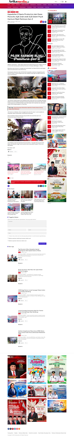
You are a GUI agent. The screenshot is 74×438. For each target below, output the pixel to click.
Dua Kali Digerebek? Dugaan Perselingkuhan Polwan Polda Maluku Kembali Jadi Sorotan (58, 55)
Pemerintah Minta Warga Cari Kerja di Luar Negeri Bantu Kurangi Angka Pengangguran (59, 59)
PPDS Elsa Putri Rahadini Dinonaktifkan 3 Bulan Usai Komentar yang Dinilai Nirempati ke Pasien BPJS (59, 64)
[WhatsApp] (45, 186)
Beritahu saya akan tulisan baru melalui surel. (18, 240)
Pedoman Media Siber (23, 433)
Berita (9, 209)
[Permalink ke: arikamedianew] (9, 22)
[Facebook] (39, 186)
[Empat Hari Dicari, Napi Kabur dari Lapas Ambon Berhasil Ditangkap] (27, 194)
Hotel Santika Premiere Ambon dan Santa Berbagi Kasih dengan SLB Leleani (26, 172)
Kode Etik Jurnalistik (33, 433)
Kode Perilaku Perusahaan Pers (44, 433)
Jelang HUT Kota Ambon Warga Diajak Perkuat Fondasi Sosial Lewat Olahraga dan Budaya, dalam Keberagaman (59, 88)
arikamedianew (12, 21)
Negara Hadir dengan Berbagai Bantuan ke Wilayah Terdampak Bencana (58, 97)
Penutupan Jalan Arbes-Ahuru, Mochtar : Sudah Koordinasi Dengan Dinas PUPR (59, 35)
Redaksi (16, 433)
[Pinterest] (13, 429)
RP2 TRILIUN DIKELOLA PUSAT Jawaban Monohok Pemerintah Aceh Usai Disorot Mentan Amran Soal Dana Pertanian (59, 51)
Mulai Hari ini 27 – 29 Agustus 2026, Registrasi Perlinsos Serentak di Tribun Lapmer (59, 84)
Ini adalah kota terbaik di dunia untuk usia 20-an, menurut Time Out (39, 172)
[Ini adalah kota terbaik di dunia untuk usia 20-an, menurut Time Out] (40, 167)
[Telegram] (43, 186)
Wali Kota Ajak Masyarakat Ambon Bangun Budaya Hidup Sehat (58, 126)
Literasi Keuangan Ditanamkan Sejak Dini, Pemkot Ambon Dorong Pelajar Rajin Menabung (14, 213)
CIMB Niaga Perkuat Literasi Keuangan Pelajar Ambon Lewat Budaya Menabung (39, 200)
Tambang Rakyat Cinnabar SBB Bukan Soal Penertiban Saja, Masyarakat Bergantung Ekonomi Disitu (58, 39)
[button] (63, 2)
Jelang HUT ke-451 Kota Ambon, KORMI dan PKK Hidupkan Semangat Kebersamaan (58, 93)
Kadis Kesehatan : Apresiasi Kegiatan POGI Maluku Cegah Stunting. (59, 117)
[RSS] (19, 429)
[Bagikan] (45, 22)
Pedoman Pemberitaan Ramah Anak (59, 433)
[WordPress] (15, 429)
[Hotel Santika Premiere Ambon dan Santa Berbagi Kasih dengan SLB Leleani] (27, 167)
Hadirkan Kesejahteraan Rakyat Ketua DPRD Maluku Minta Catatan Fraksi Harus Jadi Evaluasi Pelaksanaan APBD (27, 213)
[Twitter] (41, 186)
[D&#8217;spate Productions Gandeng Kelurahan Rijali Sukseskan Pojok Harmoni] (14, 167)
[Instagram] (17, 429)
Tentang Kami (10, 433)
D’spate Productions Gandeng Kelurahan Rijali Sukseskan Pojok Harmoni (13, 172)
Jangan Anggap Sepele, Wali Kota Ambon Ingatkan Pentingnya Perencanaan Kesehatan (58, 130)
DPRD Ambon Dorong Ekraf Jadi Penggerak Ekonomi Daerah (58, 31)
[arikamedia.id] (30, 1)
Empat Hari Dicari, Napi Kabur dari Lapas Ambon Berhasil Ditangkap (27, 200)
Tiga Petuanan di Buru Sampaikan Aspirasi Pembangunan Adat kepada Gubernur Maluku (13, 200)
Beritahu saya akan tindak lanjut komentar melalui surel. (20, 238)
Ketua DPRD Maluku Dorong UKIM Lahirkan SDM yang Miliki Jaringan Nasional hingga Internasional (59, 26)
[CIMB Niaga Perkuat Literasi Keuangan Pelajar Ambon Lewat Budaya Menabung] (40, 194)
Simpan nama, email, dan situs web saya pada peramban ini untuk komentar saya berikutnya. (27, 235)
